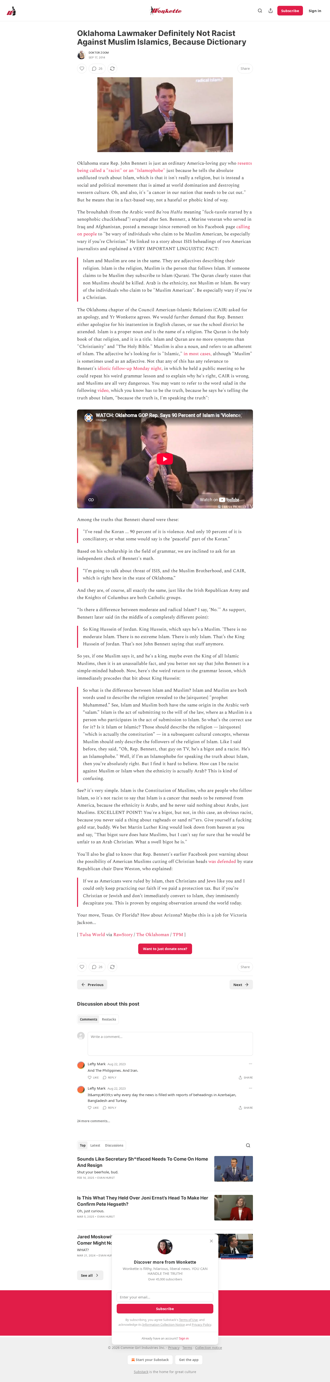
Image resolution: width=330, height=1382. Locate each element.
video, (104, 390)
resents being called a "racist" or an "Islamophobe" (164, 167)
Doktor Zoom (99, 52)
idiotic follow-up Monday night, (130, 368)
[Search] (260, 10)
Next (237, 984)
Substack (141, 1371)
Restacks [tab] (109, 1019)
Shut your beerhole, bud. (97, 1172)
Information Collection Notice (163, 1324)
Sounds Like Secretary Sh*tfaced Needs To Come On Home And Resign (142, 1162)
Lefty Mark (97, 1063)
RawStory (123, 934)
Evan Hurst (106, 1177)
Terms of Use (188, 1320)
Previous (95, 984)
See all (87, 1275)
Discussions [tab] (114, 1145)
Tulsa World (92, 934)
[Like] (82, 68)
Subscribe (290, 10)
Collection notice (208, 1347)
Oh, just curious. (90, 1210)
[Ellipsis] (250, 1064)
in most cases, (198, 353)
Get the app (189, 1359)
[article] (165, 1171)
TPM (178, 934)
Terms (187, 1347)
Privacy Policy (201, 1324)
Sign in (315, 10)
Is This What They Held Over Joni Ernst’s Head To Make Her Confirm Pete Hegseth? (142, 1201)
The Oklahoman (152, 934)
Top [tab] (83, 1145)
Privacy (173, 1347)
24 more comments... (93, 1121)
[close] (211, 1241)
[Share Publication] (270, 10)
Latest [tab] (95, 1145)
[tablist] (98, 1019)
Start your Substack (152, 1359)
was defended (222, 861)
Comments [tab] (88, 1019)
